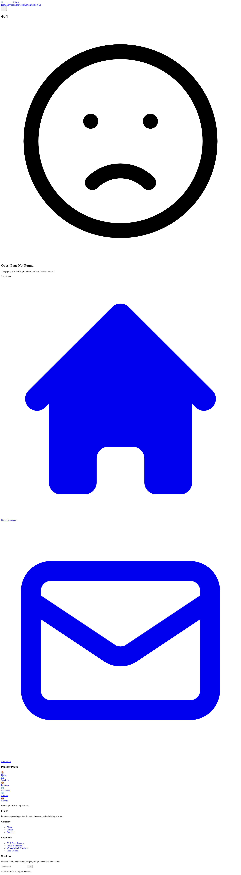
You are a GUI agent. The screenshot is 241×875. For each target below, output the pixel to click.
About (21, 5)
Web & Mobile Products (17, 848)
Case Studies (12, 851)
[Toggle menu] (4, 8)
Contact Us (36, 5)
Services (10, 5)
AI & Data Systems (15, 843)
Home (4, 5)
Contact (10, 832)
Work (16, 5)
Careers (27, 5)
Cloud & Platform (14, 845)
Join (29, 867)
